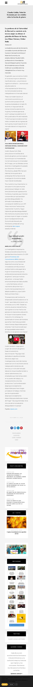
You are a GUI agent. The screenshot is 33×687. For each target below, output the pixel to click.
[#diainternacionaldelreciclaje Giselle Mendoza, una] (11, 599)
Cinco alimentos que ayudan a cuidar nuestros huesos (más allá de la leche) (16, 503)
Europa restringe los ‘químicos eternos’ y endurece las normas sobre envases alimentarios (16, 476)
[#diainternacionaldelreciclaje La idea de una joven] (21, 599)
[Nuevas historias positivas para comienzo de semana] (21, 618)
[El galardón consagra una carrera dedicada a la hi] (21, 580)
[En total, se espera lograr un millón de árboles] (11, 589)
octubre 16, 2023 (16, 417)
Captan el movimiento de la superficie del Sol (16, 532)
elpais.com (13, 409)
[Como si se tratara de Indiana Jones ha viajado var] (11, 618)
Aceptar (4, 684)
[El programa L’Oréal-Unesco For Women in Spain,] (11, 570)
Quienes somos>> (16, 673)
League (17, 226)
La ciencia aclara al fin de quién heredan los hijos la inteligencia (16, 485)
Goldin (14, 437)
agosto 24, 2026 (16, 530)
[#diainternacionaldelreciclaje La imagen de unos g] (11, 608)
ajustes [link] (13, 681)
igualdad (18, 437)
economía (16, 435)
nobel (16, 439)
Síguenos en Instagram (17, 625)
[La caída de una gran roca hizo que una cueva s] (21, 570)
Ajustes (11, 684)
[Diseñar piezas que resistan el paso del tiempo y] (11, 580)
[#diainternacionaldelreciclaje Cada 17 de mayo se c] (21, 589)
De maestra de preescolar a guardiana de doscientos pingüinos (16, 494)
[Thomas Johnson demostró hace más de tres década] (21, 608)
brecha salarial (16, 433)
